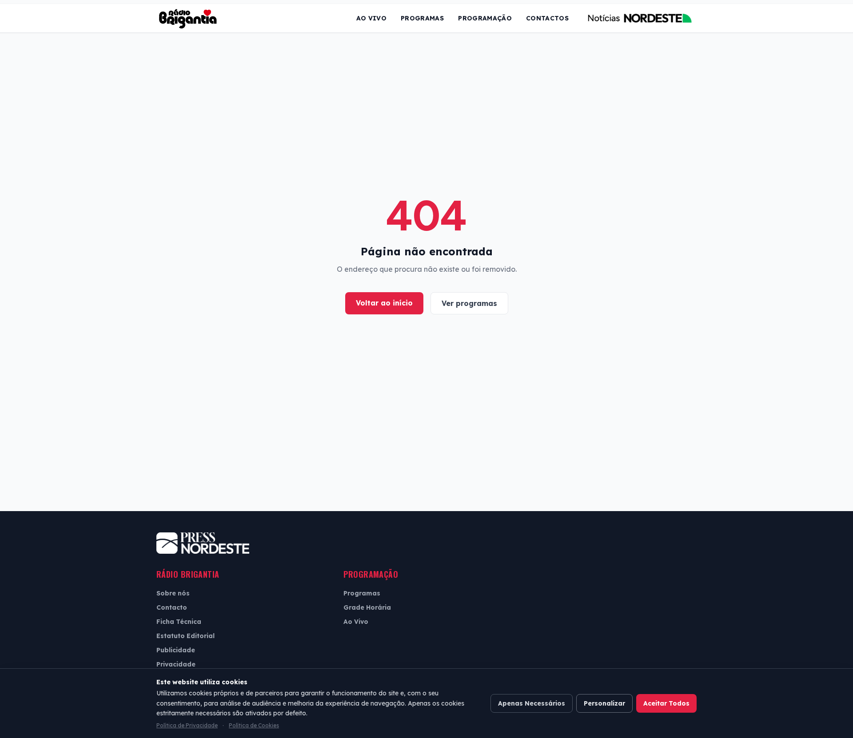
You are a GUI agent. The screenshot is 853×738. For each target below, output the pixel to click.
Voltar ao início (384, 302)
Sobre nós (173, 593)
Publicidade (175, 650)
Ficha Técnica (178, 622)
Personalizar (604, 703)
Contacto (171, 607)
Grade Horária (367, 607)
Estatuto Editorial (185, 636)
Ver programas (469, 303)
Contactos (547, 18)
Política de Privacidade (187, 725)
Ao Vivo (371, 18)
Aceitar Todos (666, 703)
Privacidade (175, 664)
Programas (422, 18)
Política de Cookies (254, 725)
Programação (485, 18)
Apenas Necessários (531, 703)
